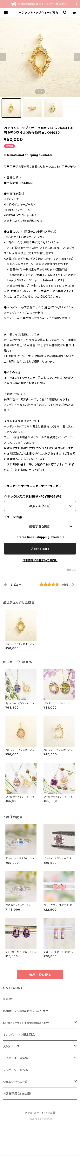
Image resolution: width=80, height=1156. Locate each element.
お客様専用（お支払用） (17, 1093)
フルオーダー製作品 (15, 1070)
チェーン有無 (13, 517)
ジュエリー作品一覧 (15, 1081)
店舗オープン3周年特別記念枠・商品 (26, 1011)
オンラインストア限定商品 (19, 1034)
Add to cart (40, 549)
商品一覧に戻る (40, 975)
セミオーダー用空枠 (15, 1058)
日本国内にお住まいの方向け (40, 560)
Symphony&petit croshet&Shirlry (26, 1022)
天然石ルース (11, 1046)
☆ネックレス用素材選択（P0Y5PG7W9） (33, 496)
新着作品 (9, 999)
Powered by (36, 1118)
